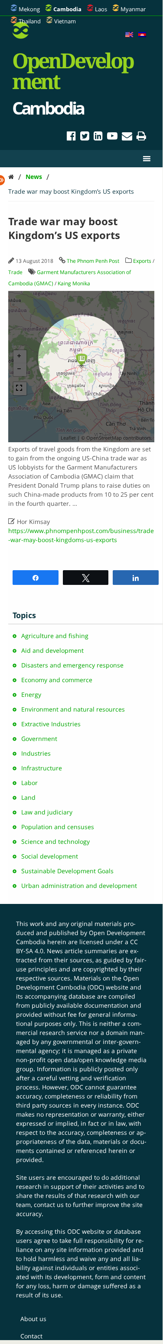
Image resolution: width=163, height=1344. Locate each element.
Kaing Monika (74, 283)
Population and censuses (57, 827)
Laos (101, 9)
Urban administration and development (79, 885)
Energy (31, 694)
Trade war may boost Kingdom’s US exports (71, 191)
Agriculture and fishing (54, 636)
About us (33, 1319)
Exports (142, 261)
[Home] (11, 176)
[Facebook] (71, 137)
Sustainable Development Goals (67, 871)
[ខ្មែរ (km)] (142, 35)
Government (39, 738)
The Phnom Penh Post (93, 261)
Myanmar (133, 9)
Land (28, 797)
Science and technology (55, 841)
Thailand (30, 21)
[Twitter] (84, 137)
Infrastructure (41, 768)
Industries (36, 753)
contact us (49, 1204)
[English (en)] (129, 35)
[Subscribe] (127, 137)
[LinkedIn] (98, 137)
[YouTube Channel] (112, 137)
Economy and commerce (56, 680)
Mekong (29, 9)
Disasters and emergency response (72, 665)
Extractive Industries (51, 724)
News (34, 176)
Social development (49, 856)
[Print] (141, 137)
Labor (29, 783)
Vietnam (65, 21)
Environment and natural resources (73, 709)
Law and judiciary (46, 812)
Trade (15, 272)
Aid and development (52, 650)
